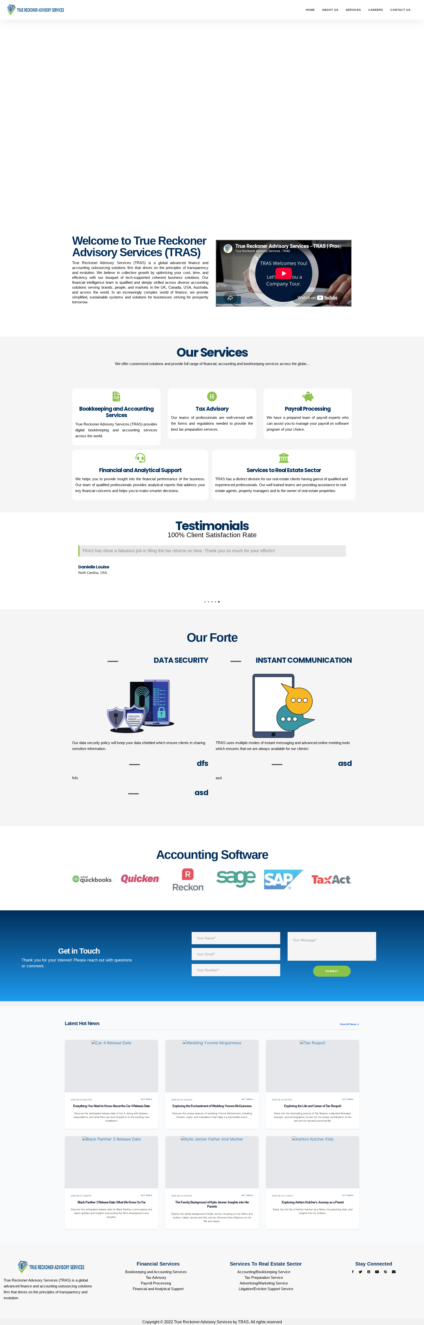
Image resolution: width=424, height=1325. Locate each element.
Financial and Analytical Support (158, 1289)
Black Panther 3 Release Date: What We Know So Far (112, 1202)
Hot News (146, 1099)
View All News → (349, 1024)
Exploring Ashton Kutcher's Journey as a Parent (313, 1202)
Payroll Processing (156, 1283)
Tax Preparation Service (264, 1277)
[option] (212, 561)
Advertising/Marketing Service (264, 1283)
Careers (375, 9)
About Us (330, 9)
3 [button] (212, 602)
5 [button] (219, 602)
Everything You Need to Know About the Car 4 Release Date (111, 1106)
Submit (331, 971)
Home (310, 9)
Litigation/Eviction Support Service (266, 1289)
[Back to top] (410, 1303)
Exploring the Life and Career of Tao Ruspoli (312, 1106)
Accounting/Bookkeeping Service (263, 1272)
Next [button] (355, 567)
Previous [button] (68, 567)
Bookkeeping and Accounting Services (156, 1272)
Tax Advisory (156, 1277)
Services (353, 9)
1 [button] (205, 602)
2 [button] (208, 602)
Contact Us (400, 9)
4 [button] (215, 602)
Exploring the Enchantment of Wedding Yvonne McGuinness (212, 1106)
